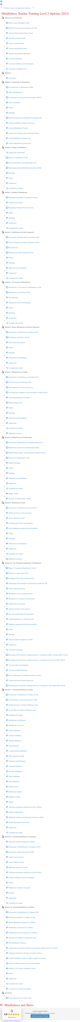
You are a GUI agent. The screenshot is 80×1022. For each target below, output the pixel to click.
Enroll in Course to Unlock (40, 1016)
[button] (1, 2)
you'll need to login (48, 1013)
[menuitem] (1, 5)
